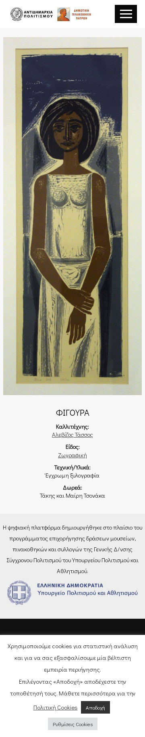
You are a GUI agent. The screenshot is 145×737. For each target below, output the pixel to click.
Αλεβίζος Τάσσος (72, 434)
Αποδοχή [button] (95, 707)
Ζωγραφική (72, 455)
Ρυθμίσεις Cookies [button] (73, 723)
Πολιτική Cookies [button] (55, 707)
